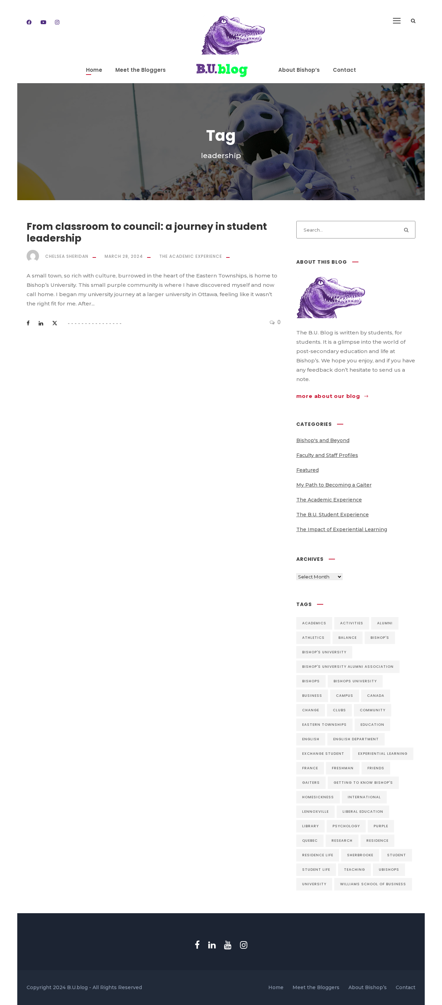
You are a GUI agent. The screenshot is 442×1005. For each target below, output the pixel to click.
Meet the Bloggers (140, 70)
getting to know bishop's (363, 782)
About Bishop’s (299, 70)
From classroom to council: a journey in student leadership (147, 232)
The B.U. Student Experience (332, 514)
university (314, 884)
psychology (346, 826)
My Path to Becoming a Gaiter (334, 485)
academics (314, 623)
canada (375, 695)
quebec (310, 840)
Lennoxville (315, 811)
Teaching (354, 869)
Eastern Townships (324, 724)
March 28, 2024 (124, 256)
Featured (307, 470)
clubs (339, 710)
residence (377, 840)
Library (310, 826)
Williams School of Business (373, 884)
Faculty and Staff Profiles (327, 455)
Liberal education (363, 811)
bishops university (355, 681)
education (372, 724)
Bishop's (380, 637)
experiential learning (382, 753)
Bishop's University (324, 652)
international (364, 797)
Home (94, 70)
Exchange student (323, 753)
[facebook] (29, 22)
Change (310, 710)
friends (375, 768)
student (396, 855)
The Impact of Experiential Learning (341, 529)
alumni (385, 623)
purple (381, 826)
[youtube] (43, 22)
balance (347, 637)
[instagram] (57, 22)
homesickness (318, 797)
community (372, 710)
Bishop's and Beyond (322, 440)
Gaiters (311, 782)
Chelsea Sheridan (66, 256)
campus (344, 695)
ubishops (389, 869)
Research (342, 840)
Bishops (311, 681)
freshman (343, 768)
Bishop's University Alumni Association (348, 666)
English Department (356, 739)
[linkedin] (211, 945)
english (310, 739)
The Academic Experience (190, 256)
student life (316, 869)
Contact (344, 70)
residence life (317, 855)
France (310, 768)
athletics (313, 637)
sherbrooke (360, 855)
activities (351, 623)
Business (312, 695)
